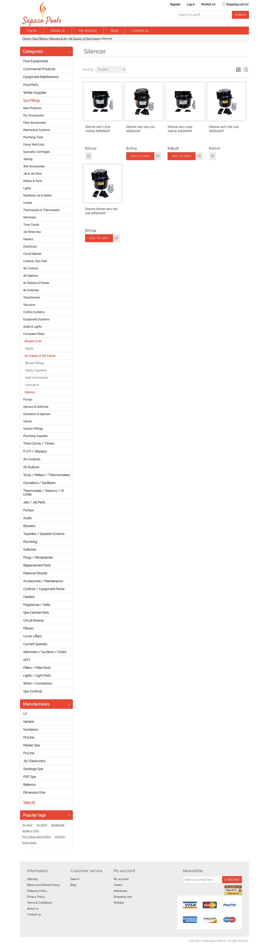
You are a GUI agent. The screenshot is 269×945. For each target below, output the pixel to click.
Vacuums (29, 304)
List (245, 69)
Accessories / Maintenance (43, 581)
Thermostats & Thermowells (41, 210)
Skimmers (29, 217)
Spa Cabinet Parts (36, 612)
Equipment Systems (36, 319)
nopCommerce (43, 940)
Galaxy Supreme (36, 370)
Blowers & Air (58, 38)
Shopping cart (123, 896)
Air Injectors (30, 275)
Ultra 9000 (32, 384)
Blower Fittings (34, 363)
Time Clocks (31, 224)
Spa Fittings (40, 38)
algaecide (57, 825)
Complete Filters (34, 333)
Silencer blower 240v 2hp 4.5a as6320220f (101, 211)
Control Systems (34, 312)
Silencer (30, 392)
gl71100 (60, 836)
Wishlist (119, 902)
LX (25, 714)
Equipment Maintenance (40, 77)
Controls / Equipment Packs (44, 589)
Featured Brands (35, 573)
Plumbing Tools (33, 137)
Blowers (29, 526)
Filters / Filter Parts (37, 668)
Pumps (27, 399)
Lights (27, 188)
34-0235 (41, 825)
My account (88, 30)
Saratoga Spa (33, 769)
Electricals (30, 246)
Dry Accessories (33, 115)
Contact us (140, 30)
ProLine (28, 737)
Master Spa (31, 745)
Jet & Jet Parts (32, 173)
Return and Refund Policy (43, 885)
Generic (28, 722)
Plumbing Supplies (35, 435)
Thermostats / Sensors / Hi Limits (43, 492)
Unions (27, 202)
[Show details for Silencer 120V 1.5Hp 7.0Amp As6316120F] (102, 101)
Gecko (29, 348)
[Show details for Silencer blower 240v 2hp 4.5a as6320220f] (102, 183)
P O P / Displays (35, 451)
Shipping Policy (37, 890)
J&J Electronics (34, 761)
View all (29, 802)
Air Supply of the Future (84, 38)
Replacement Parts (37, 565)
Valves (27, 421)
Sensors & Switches (35, 406)
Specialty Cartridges (36, 151)
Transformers (31, 297)
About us (32, 908)
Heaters (28, 239)
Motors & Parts (32, 181)
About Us (58, 30)
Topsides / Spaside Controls (44, 534)
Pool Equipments (35, 61)
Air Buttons (31, 467)
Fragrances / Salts (36, 605)
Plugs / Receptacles (38, 557)
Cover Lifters (32, 636)
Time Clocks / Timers (39, 443)
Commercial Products (39, 69)
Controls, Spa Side (35, 261)
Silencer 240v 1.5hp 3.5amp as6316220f (180, 128)
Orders (118, 885)
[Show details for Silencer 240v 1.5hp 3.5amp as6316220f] (185, 101)
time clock (29, 842)
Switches (29, 549)
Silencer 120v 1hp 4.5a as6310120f (140, 128)
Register (175, 4)
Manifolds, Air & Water (37, 195)
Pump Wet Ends (33, 144)
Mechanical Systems (36, 130)
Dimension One (34, 792)
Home (32, 30)
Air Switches (31, 290)
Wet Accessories (34, 166)
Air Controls (30, 268)
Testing (27, 159)
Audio (27, 518)
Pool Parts (30, 85)
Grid (238, 69)
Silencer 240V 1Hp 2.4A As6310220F (223, 128)
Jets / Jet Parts (34, 502)
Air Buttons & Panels (36, 282)
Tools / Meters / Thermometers (46, 475)
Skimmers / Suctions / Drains (45, 652)
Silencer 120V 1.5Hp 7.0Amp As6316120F (97, 128)
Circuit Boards (32, 253)
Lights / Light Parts (37, 675)
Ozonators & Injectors (37, 414)
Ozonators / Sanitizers (39, 483)
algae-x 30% (30, 831)
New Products (32, 108)
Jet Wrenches (32, 231)
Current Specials (35, 644)
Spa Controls (32, 691)
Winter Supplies (34, 92)
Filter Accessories (34, 122)
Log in (191, 4)
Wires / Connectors (37, 683)
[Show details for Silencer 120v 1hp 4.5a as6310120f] (143, 101)
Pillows (28, 628)
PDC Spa (29, 777)
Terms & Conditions (39, 902)
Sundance (30, 729)
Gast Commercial (36, 377)
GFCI (26, 660)
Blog (114, 30)
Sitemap (32, 879)
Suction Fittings (33, 428)
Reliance (29, 785)
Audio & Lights (32, 326)
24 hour (27, 825)
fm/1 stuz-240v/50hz (36, 836)
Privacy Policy (36, 896)
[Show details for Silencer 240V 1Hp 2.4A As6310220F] (226, 101)
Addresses (120, 890)
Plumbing (30, 542)
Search (74, 879)
